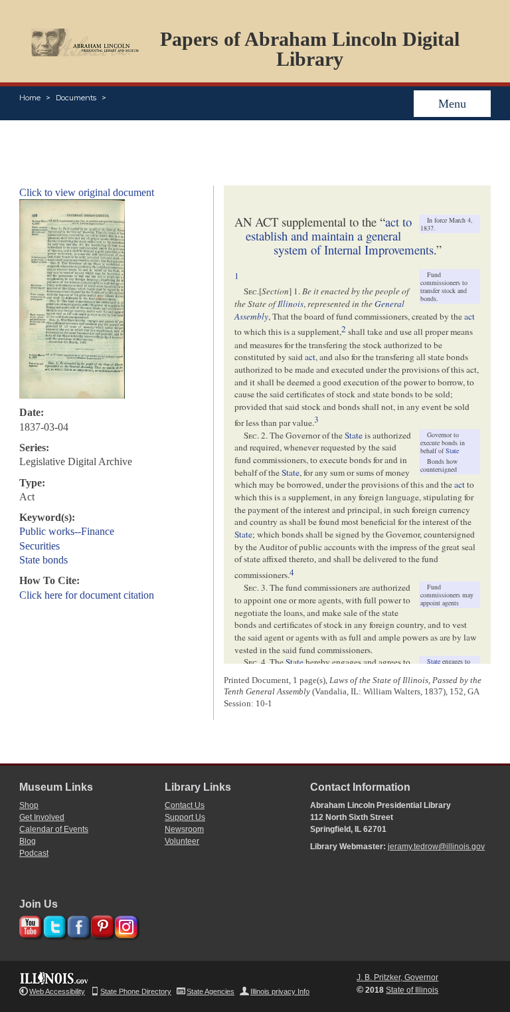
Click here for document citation (86, 595)
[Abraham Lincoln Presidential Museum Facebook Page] (76, 924)
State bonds (43, 559)
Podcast (33, 853)
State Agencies (210, 991)
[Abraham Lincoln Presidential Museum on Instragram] (124, 924)
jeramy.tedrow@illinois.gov (436, 846)
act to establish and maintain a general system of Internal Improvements (340, 235)
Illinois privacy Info (279, 991)
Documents (76, 97)
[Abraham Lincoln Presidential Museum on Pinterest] (100, 924)
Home (30, 97)
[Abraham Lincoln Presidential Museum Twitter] (52, 924)
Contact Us (185, 805)
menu (452, 103)
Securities (39, 546)
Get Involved (41, 817)
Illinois (290, 304)
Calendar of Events (53, 829)
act (469, 316)
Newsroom (184, 829)
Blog (27, 841)
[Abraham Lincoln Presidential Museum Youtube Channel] (29, 924)
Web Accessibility (57, 991)
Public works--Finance (66, 531)
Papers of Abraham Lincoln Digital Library (310, 49)
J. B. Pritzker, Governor (397, 977)
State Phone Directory (135, 991)
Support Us (185, 817)
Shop (29, 805)
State (452, 450)
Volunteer (182, 841)
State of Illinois (412, 990)
